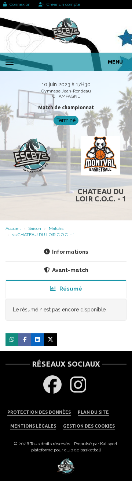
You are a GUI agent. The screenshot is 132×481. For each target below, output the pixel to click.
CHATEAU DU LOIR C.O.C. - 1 (100, 195)
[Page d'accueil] (66, 30)
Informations (70, 252)
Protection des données (39, 412)
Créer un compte (63, 4)
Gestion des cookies (89, 426)
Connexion (20, 4)
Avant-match (70, 270)
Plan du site (93, 412)
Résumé (70, 288)
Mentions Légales (33, 426)
